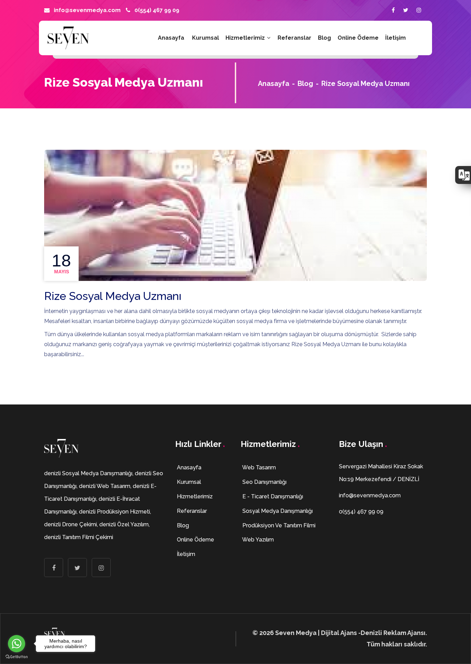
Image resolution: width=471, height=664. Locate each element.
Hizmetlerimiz (246, 38)
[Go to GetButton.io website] (17, 657)
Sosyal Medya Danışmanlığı (277, 511)
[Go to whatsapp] (16, 643)
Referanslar (294, 38)
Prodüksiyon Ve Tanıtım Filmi (278, 525)
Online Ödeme (358, 38)
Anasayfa (171, 38)
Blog (324, 38)
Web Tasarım (258, 467)
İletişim (395, 38)
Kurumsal (205, 38)
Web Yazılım (257, 539)
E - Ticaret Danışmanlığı (272, 496)
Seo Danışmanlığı (264, 482)
